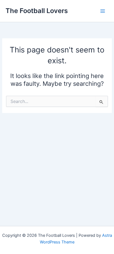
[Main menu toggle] (102, 11)
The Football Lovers (37, 11)
